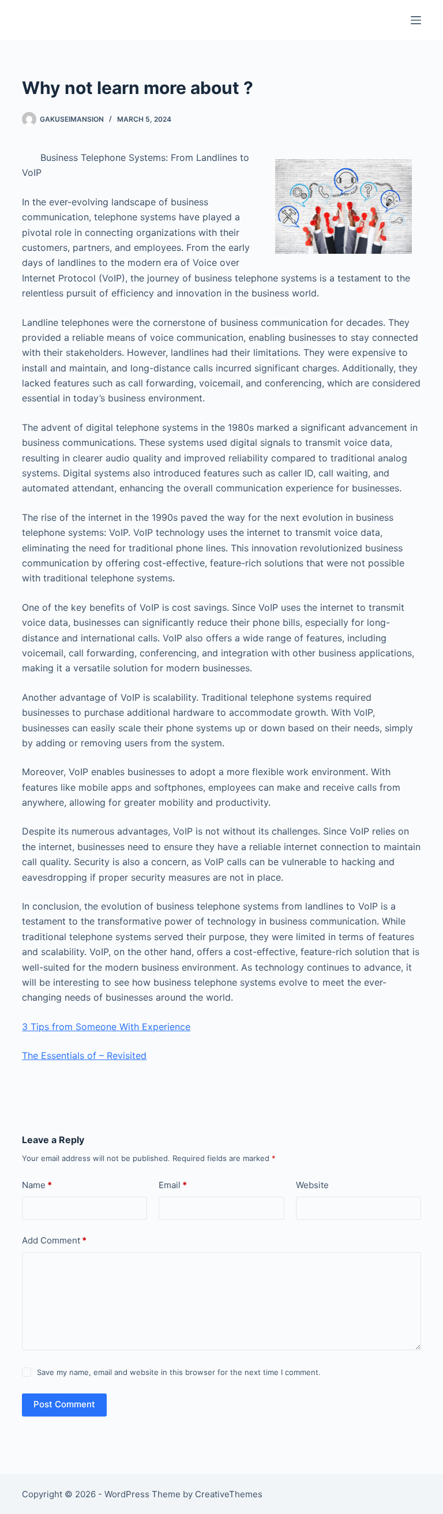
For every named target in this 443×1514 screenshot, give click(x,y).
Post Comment (64, 1404)
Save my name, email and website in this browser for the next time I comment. (179, 1372)
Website (312, 1184)
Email (173, 1184)
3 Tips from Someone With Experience (106, 1026)
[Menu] (416, 20)
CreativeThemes (228, 1494)
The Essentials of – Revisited (84, 1055)
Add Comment (54, 1240)
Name (37, 1184)
